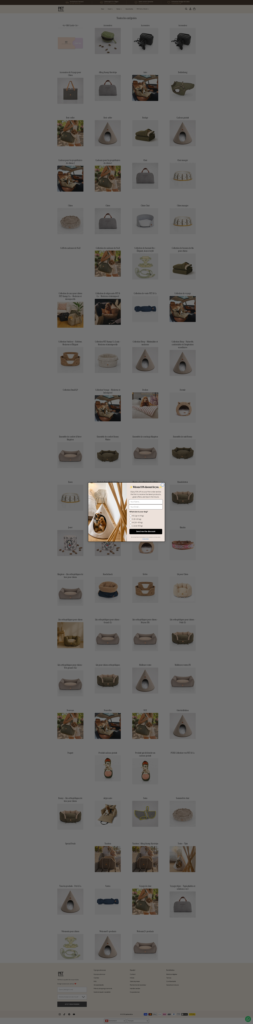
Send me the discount (145, 531)
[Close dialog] (162, 485)
